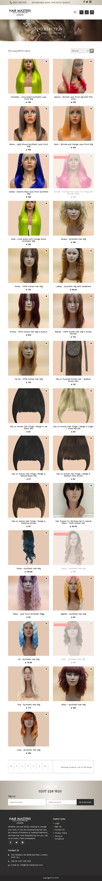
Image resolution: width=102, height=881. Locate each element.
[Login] (87, 12)
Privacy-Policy (61, 833)
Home (44, 33)
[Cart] (92, 12)
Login (57, 823)
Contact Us (60, 830)
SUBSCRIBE (86, 802)
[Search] (81, 12)
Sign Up (58, 826)
